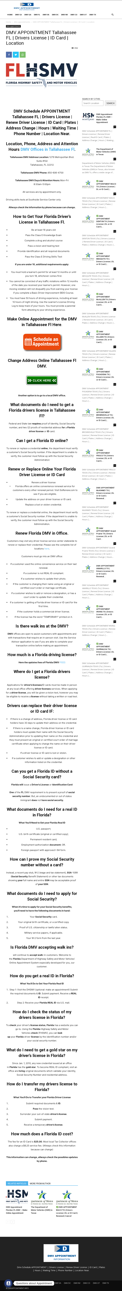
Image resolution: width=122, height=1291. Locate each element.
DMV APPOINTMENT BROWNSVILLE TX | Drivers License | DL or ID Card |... (105, 415)
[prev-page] (8, 1222)
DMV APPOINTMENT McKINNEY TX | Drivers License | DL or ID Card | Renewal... (105, 493)
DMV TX (92, 14)
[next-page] (12, 1222)
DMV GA (27, 14)
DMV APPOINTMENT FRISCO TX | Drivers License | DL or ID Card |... (105, 455)
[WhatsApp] (23, 55)
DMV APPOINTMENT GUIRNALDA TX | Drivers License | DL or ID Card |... (105, 649)
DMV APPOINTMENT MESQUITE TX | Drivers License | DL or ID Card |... (105, 258)
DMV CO (74, 14)
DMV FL (37, 14)
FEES (62, 662)
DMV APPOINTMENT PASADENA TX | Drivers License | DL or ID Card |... (105, 374)
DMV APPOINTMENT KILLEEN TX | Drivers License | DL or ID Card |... (105, 336)
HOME (9, 14)
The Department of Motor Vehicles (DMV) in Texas (41, 1210)
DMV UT (83, 14)
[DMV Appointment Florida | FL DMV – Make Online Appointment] (17, 1197)
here (46, 548)
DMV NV (64, 14)
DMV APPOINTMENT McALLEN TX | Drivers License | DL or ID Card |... (106, 299)
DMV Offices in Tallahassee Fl (47, 149)
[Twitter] (16, 55)
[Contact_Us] (8, 1283)
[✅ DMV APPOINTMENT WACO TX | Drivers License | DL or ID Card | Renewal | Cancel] (67, 1197)
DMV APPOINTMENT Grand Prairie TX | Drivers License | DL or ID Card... (106, 533)
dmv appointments (22, 22)
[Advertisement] (81, 6)
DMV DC (55, 14)
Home (8, 22)
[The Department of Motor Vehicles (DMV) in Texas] (42, 1197)
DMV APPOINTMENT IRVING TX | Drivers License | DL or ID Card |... (104, 611)
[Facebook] (9, 55)
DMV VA (46, 14)
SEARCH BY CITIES (91, 98)
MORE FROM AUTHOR (40, 1183)
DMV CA (18, 14)
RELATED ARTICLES (17, 1183)
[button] (112, 14)
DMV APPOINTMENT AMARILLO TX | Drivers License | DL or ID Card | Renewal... (105, 571)
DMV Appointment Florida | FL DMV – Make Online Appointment (16, 1210)
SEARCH (110, 103)
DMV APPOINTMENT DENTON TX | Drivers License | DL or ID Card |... (105, 221)
